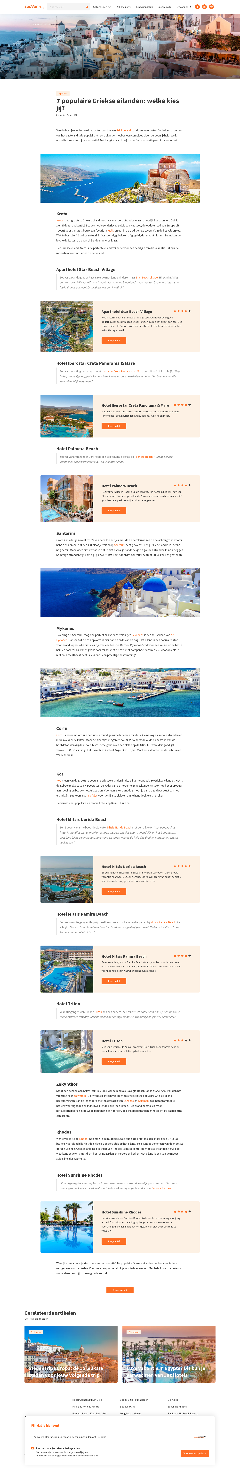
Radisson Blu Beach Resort (183, 1413)
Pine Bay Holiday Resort (85, 1406)
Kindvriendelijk (144, 6)
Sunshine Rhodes (177, 1406)
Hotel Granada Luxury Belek (87, 1399)
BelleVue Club (127, 1406)
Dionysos (173, 1399)
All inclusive (134, 1332)
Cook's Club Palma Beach (134, 1399)
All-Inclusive (124, 6)
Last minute (164, 6)
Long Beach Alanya (130, 1413)
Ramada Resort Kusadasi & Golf (89, 1413)
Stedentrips (35, 1332)
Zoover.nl (182, 6)
